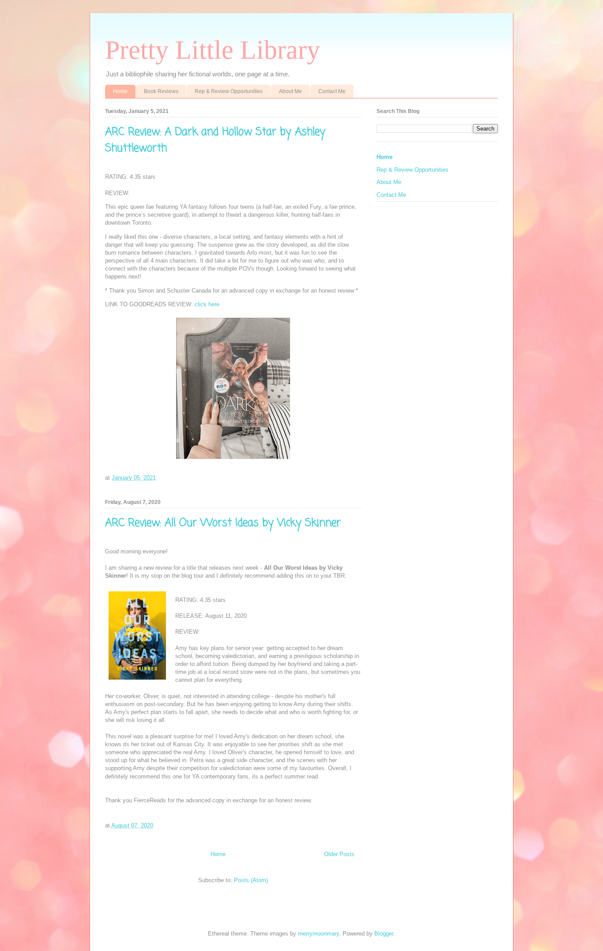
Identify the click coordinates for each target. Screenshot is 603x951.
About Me (290, 91)
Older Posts (339, 854)
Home (120, 91)
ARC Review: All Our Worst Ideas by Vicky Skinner (223, 523)
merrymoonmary (318, 933)
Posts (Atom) (251, 880)
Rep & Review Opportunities (229, 91)
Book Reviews (161, 91)
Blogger (383, 933)
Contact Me (332, 91)
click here (207, 304)
